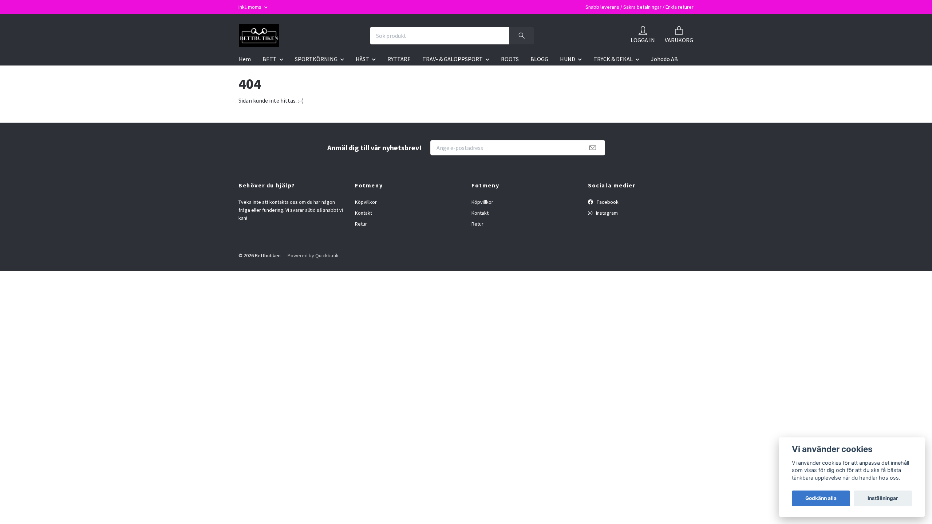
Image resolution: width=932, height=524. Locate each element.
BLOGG (539, 59)
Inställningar (883, 498)
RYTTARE (399, 59)
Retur (361, 224)
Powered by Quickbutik (313, 255)
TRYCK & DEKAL (613, 59)
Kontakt (363, 213)
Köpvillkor (366, 202)
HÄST (362, 59)
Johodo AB (664, 59)
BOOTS (510, 59)
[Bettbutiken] (259, 35)
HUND (567, 59)
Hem (245, 59)
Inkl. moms (250, 7)
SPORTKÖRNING (316, 59)
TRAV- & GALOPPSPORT (452, 59)
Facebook (607, 202)
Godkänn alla (821, 498)
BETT (269, 59)
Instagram (606, 213)
